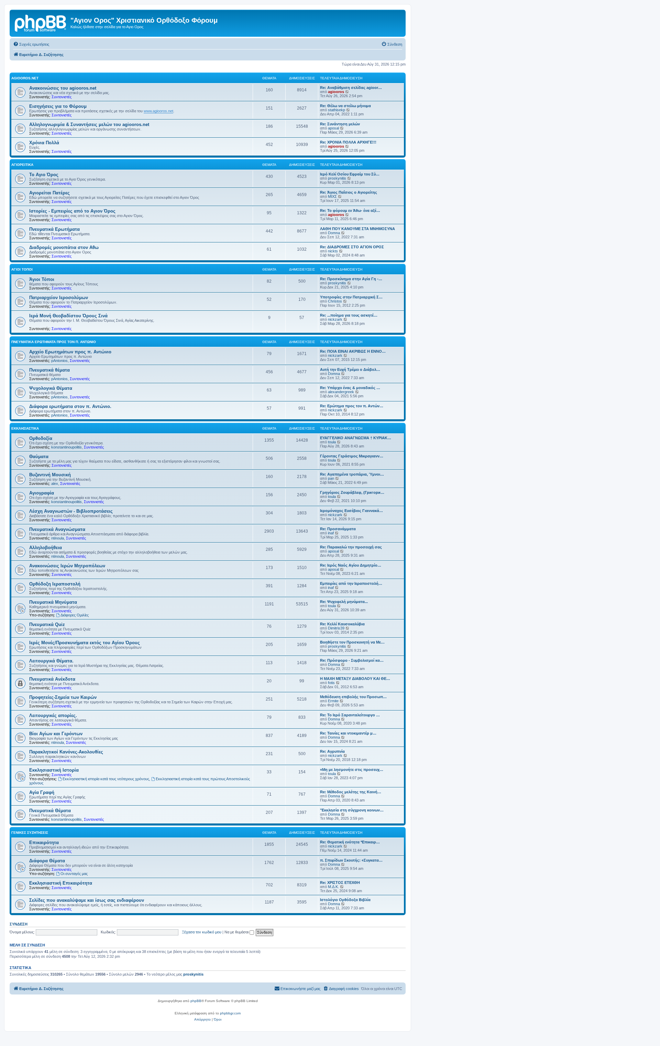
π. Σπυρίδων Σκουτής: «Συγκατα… (351, 860)
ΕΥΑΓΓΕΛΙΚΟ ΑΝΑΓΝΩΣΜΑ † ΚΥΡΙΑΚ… (355, 438)
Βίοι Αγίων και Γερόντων (55, 733)
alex (54, 483)
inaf (331, 533)
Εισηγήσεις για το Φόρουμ (58, 106)
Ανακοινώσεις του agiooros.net (62, 88)
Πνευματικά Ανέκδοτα (52, 679)
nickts (333, 251)
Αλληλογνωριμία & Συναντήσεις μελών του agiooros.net (89, 124)
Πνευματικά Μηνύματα (53, 602)
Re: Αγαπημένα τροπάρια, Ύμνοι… (352, 474)
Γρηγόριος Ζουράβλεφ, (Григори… (352, 492)
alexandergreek (341, 392)
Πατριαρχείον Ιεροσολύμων (58, 297)
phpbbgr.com (230, 1013)
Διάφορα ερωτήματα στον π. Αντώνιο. (70, 406)
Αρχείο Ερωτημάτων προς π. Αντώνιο (70, 351)
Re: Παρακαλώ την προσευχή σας (351, 547)
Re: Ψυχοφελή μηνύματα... (344, 602)
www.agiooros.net (158, 111)
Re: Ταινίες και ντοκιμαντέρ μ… (348, 733)
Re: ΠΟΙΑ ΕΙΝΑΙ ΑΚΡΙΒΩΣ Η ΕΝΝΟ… (353, 351)
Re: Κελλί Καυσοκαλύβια (342, 624)
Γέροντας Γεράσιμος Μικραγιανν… (351, 456)
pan (331, 478)
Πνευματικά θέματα (49, 370)
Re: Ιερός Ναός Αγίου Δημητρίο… (350, 565)
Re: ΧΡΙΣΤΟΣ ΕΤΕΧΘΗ (340, 882)
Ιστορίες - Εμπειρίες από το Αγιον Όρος (72, 211)
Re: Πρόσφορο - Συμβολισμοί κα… (352, 660)
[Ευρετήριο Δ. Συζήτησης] (40, 22)
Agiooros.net (24, 78)
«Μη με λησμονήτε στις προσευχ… (351, 770)
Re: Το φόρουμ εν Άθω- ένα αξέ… (350, 210)
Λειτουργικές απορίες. (53, 715)
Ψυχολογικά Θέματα (50, 388)
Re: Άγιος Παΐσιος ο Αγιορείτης (348, 192)
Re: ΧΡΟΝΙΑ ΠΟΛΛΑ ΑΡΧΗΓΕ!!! (348, 142)
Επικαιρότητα (44, 842)
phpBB (195, 1001)
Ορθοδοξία (40, 438)
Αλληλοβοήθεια (45, 547)
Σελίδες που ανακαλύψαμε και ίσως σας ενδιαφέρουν (86, 900)
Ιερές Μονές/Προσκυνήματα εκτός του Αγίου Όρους (84, 642)
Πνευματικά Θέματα (50, 810)
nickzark (335, 319)
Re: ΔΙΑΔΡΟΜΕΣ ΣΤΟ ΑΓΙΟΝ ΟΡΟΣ (352, 247)
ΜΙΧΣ (332, 196)
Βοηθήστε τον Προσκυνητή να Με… (352, 642)
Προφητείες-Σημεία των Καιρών (63, 697)
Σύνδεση (19, 924)
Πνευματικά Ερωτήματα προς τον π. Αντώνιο (53, 342)
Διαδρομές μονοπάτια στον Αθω (64, 247)
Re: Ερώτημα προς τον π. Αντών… (351, 406)
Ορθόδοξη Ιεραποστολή (54, 584)
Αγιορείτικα (22, 165)
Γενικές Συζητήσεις (29, 832)
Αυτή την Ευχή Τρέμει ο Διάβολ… (350, 369)
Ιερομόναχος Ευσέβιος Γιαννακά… (351, 511)
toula (332, 442)
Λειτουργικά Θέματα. (51, 660)
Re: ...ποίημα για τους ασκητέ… (348, 315)
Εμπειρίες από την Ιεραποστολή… (351, 583)
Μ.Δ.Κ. (333, 887)
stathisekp (336, 110)
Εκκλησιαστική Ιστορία (54, 770)
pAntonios (59, 361)
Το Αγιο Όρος (43, 174)
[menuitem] (31, 44)
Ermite (333, 701)
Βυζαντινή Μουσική (50, 474)
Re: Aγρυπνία (332, 751)
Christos (335, 301)
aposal (333, 128)
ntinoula (57, 538)
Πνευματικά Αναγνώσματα (57, 529)
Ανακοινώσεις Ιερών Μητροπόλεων (67, 565)
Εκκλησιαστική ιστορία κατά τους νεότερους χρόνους (106, 779)
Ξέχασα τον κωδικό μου (201, 932)
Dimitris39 (336, 628)
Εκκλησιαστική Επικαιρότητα (60, 883)
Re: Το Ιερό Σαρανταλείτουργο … (350, 715)
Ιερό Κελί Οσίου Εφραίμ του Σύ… (350, 174)
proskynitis (337, 178)
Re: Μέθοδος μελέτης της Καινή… (350, 792)
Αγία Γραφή (41, 792)
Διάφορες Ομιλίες (74, 615)
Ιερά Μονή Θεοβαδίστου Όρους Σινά (68, 315)
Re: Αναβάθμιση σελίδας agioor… (351, 88)
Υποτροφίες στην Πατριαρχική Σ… (351, 297)
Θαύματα (38, 456)
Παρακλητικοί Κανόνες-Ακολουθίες (66, 751)
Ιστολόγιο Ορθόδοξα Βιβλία (345, 900)
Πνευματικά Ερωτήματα (54, 229)
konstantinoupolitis (66, 447)
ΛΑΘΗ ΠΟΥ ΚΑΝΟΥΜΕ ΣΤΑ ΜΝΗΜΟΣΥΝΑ (357, 229)
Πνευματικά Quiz (47, 624)
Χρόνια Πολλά (44, 142)
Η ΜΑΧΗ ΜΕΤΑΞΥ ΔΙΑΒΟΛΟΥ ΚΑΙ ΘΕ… (355, 679)
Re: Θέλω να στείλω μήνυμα (345, 106)
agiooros (336, 92)
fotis (331, 683)
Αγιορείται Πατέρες (49, 192)
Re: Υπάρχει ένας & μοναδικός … (350, 388)
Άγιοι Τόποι (22, 269)
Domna (334, 233)
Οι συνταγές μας (74, 874)
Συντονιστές (62, 97)
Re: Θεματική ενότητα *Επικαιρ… (350, 842)
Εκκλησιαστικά (25, 428)
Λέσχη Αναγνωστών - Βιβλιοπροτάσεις (71, 511)
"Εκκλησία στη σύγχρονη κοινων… (352, 810)
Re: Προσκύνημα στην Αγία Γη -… (351, 279)
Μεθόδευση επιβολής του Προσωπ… (353, 697)
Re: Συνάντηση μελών (340, 124)
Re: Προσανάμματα (338, 529)
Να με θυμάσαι (237, 932)
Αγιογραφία (41, 493)
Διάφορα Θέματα (47, 860)
